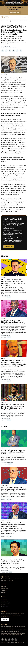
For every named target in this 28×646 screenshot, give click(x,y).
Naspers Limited (6, 119)
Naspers (8, 27)
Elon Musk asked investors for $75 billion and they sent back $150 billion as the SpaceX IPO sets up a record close (13, 282)
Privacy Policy (4, 588)
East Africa (3, 604)
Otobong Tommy (5, 535)
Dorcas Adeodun (5, 295)
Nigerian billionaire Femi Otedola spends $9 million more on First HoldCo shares (13, 452)
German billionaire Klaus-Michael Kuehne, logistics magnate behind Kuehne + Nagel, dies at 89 (13, 524)
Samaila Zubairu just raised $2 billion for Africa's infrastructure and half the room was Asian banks (13, 322)
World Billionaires (6, 520)
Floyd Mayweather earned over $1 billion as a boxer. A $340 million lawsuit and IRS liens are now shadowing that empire (13, 407)
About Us (3, 586)
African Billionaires (6, 26)
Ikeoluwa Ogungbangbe (7, 462)
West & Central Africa (6, 448)
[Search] (20, 17)
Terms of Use (4, 590)
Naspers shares (17, 165)
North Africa (4, 485)
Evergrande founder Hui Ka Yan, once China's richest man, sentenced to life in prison (12, 562)
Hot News (3, 25)
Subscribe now (14, 12)
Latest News (10, 25)
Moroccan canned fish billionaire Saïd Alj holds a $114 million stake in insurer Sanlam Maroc (14, 489)
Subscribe (5, 619)
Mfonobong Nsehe (5, 46)
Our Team (3, 592)
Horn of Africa (4, 601)
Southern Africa (19, 25)
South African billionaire (17, 27)
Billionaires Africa (17, 26)
